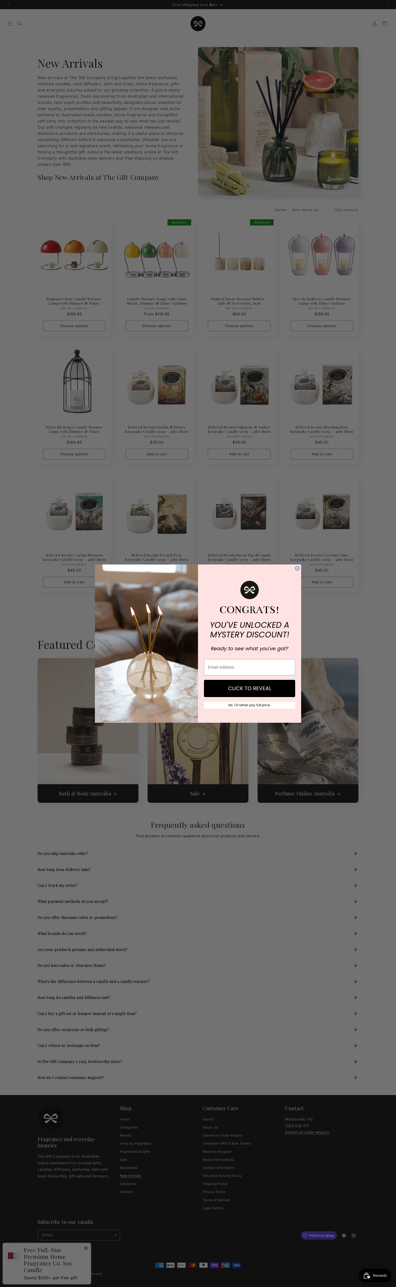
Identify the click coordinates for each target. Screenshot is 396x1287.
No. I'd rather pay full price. (249, 705)
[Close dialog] (297, 568)
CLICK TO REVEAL (249, 688)
